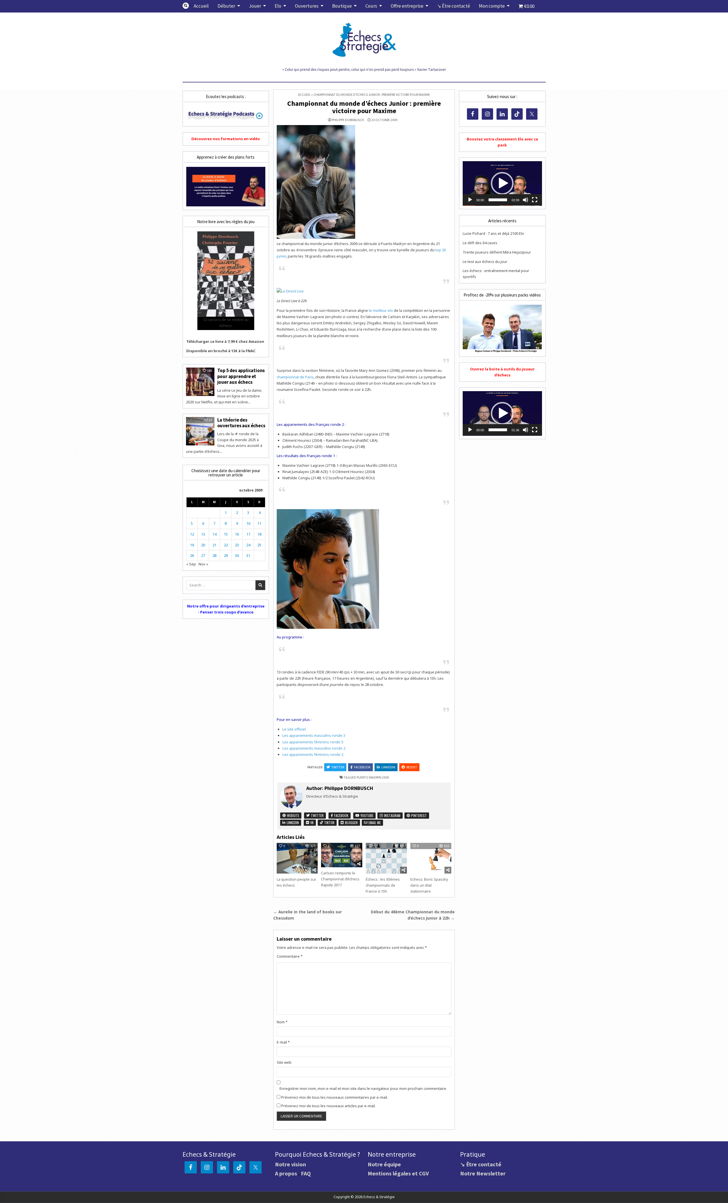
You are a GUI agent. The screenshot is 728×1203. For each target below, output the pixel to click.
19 (192, 544)
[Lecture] (470, 200)
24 (248, 544)
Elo (278, 6)
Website (292, 815)
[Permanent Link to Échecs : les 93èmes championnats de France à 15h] (386, 858)
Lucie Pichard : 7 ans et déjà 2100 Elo (493, 233)
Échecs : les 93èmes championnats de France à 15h (383, 885)
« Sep (191, 564)
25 (259, 544)
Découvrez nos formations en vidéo (225, 138)
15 (226, 534)
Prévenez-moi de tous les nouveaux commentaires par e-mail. (334, 1097)
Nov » (203, 564)
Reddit (411, 767)
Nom (282, 1021)
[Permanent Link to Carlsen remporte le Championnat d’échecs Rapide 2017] (341, 855)
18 (259, 534)
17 (248, 534)
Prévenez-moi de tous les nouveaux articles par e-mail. (328, 1105)
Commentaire (290, 956)
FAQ (306, 1173)
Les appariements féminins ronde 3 (312, 741)
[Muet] (525, 200)
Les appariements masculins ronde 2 (313, 748)
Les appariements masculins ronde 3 (313, 735)
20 (203, 544)
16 (237, 534)
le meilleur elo (381, 310)
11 (259, 523)
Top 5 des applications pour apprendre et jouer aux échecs (241, 376)
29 (226, 555)
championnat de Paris (295, 376)
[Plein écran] (534, 200)
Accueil (201, 6)
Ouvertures (306, 6)
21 (214, 544)
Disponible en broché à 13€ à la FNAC (221, 350)
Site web (284, 1062)
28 (214, 555)
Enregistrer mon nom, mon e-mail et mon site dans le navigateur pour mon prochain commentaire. (363, 1088)
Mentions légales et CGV (398, 1173)
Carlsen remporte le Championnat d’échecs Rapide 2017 (340, 878)
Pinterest (418, 815)
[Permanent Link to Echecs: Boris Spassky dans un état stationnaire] (430, 858)
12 (192, 534)
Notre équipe (384, 1164)
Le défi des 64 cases (480, 242)
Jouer (255, 6)
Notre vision (290, 1164)
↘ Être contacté (453, 6)
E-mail (283, 1042)
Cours (371, 6)
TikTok (328, 822)
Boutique (342, 6)
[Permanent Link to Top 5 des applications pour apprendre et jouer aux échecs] (200, 382)
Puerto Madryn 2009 (373, 777)
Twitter (337, 767)
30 (237, 555)
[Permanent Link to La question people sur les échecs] (297, 858)
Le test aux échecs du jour (485, 261)
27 (203, 555)
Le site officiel (294, 729)
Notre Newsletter (483, 1173)
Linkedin (388, 767)
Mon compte (492, 6)
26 (192, 555)
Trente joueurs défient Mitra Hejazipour (497, 252)
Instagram (391, 815)
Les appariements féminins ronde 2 (312, 754)
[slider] (498, 199)
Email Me (374, 822)
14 (214, 534)
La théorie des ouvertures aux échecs (241, 423)
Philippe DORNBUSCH (348, 120)
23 (237, 544)
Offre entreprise (407, 6)
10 (248, 523)
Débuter (226, 6)
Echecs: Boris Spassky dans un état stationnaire (429, 885)
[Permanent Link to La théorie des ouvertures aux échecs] (200, 431)
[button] (502, 183)
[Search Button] (186, 6)
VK (311, 822)
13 (203, 534)
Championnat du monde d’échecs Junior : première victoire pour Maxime (364, 107)
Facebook (362, 767)
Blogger (351, 822)
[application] (502, 183)
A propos (286, 1173)
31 (248, 555)
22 (226, 544)
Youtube (366, 815)
